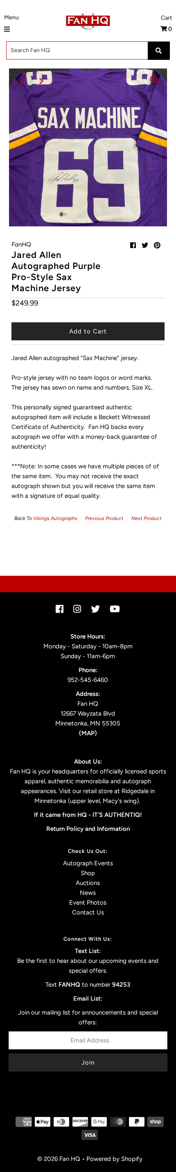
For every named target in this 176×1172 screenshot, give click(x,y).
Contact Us (88, 912)
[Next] (42, 81)
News (88, 892)
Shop (88, 873)
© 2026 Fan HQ (58, 1159)
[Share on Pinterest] (157, 245)
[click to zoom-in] (154, 81)
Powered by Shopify (114, 1159)
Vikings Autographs (55, 518)
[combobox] (88, 50)
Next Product (146, 518)
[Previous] (22, 81)
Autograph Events (88, 863)
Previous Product (104, 518)
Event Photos (87, 902)
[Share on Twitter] (145, 245)
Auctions (88, 883)
